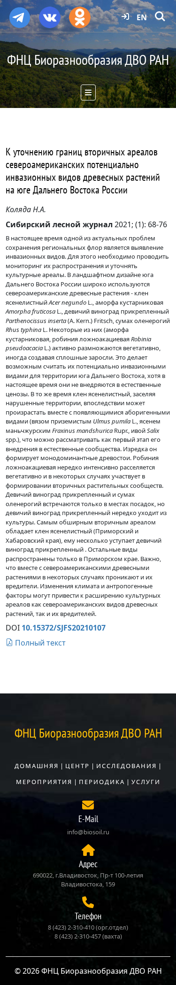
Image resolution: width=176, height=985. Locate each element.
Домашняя (37, 766)
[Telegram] (20, 13)
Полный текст (39, 643)
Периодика (102, 781)
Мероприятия (44, 781)
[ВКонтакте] (50, 14)
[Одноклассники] (80, 14)
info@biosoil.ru (88, 832)
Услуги (146, 781)
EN (142, 17)
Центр (77, 766)
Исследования (126, 766)
